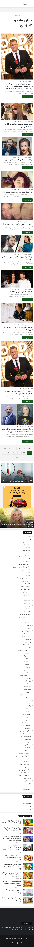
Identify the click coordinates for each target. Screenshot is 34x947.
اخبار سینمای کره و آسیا (22, 578)
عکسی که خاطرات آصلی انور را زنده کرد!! (18, 224)
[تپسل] (4, 487)
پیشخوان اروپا (28, 628)
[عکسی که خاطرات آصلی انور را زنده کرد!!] (17, 211)
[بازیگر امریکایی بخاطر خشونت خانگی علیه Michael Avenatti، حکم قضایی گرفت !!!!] (17, 414)
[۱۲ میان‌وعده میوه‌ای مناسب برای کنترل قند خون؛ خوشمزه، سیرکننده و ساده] (28, 858)
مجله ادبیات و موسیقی (25, 731)
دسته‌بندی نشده (27, 673)
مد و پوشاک (27, 720)
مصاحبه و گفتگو (27, 778)
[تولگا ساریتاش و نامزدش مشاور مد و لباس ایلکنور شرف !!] (17, 243)
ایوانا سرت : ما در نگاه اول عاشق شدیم (19, 159)
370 (20, 448)
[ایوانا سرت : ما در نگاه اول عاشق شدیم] (17, 146)
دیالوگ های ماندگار (26, 681)
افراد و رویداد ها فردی (25, 623)
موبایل (9, 927)
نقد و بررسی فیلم (24, 770)
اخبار (27, 15)
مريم (30, 81)
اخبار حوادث (27, 553)
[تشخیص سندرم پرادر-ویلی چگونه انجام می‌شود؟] (28, 892)
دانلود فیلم (27, 659)
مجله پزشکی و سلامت (25, 736)
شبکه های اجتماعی (25, 675)
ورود (30, 800)
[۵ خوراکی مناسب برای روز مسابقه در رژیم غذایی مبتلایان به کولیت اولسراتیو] (28, 822)
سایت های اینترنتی (25, 695)
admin (29, 325)
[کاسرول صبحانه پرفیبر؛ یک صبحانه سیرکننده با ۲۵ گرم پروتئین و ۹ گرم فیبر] (28, 866)
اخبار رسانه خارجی (24, 564)
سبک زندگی (28, 684)
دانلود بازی (27, 653)
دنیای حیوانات (28, 678)
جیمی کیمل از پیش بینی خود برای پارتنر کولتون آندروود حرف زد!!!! (18, 392)
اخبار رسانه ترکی (24, 561)
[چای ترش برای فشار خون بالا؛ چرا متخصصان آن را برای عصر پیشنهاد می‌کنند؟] (28, 830)
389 (5, 448)
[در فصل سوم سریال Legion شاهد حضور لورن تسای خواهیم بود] (17, 313)
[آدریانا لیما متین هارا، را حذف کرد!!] (17, 279)
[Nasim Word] (25, 4)
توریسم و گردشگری (26, 636)
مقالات (29, 784)
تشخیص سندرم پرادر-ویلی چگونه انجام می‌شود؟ (11, 891)
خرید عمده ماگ (29, 927)
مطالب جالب (28, 781)
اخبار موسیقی (26, 592)
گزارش (29, 703)
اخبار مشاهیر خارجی (25, 614)
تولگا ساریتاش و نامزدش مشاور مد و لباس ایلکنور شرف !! (17, 258)
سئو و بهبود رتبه (26, 692)
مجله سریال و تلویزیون (24, 759)
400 (14, 453)
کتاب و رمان (27, 670)
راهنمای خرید (26, 714)
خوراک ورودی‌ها (27, 803)
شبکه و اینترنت (27, 689)
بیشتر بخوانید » (27, 97)
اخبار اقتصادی (26, 548)
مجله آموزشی (28, 728)
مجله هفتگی (28, 745)
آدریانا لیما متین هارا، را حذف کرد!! (20, 291)
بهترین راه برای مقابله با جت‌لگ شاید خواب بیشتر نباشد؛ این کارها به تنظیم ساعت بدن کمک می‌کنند (11, 838)
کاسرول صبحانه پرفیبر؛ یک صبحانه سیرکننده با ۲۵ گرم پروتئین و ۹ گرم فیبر (12, 866)
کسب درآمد (28, 698)
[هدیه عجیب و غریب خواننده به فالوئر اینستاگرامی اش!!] (17, 111)
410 (9, 453)
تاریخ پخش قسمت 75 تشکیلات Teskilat (20, 526)
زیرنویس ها (27, 667)
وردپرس (29, 809)
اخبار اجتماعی (26, 542)
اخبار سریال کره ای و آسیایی (21, 567)
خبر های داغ (28, 639)
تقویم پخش (25, 570)
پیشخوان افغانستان (26, 631)
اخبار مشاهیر (28, 606)
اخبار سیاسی (27, 573)
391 (24, 453)
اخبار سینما (27, 575)
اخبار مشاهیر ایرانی (25, 609)
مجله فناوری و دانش (24, 775)
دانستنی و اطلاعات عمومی (25, 645)
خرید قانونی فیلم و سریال (23, 650)
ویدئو (30, 786)
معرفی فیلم (26, 767)
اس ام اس (27, 709)
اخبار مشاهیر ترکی (25, 611)
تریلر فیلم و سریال (24, 764)
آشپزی (29, 536)
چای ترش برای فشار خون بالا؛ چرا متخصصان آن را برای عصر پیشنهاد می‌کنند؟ (12, 830)
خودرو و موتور (28, 642)
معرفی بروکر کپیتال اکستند (19, 929)
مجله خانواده (28, 739)
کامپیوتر (28, 717)
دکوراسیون (27, 711)
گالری (30, 700)
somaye (29, 122)
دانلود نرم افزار (26, 664)
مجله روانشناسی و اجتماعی (23, 756)
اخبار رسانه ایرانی (24, 559)
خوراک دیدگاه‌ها (27, 806)
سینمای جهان (25, 586)
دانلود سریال (27, 656)
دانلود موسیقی (26, 661)
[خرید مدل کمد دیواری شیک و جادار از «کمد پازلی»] (28, 900)
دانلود (30, 648)
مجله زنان (29, 742)
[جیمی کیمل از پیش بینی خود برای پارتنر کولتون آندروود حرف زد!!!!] (17, 364)
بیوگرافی (29, 625)
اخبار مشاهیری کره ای (24, 617)
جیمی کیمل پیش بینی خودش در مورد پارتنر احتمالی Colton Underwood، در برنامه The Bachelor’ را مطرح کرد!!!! (19, 86)
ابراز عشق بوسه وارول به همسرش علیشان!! (17, 192)
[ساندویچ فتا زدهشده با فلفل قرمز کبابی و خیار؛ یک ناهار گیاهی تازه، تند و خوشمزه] (28, 883)
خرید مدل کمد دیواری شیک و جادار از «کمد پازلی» (17, 481)
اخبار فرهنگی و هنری (24, 589)
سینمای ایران (25, 581)
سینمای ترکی (25, 584)
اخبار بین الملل (26, 550)
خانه (30, 15)
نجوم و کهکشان (26, 725)
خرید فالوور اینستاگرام (18, 927)
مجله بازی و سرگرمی (26, 734)
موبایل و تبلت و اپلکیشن (23, 723)
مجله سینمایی (26, 761)
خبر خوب (27, 748)
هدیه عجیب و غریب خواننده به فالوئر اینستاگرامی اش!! (19, 125)
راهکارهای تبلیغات (24, 753)
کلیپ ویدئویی (26, 789)
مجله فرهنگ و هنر (25, 773)
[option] (17, 473)
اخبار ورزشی (27, 595)
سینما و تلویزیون (27, 686)
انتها (17, 457)
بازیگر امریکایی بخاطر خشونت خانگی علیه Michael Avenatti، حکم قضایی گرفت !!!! (17, 430)
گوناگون (29, 706)
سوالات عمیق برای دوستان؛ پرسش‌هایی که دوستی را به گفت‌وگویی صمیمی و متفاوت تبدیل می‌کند (12, 848)
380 (14, 448)
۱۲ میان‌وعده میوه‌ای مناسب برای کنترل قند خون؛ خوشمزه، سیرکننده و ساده (12, 857)
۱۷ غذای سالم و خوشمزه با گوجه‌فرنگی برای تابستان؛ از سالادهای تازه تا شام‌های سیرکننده (11, 875)
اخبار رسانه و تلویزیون (24, 556)
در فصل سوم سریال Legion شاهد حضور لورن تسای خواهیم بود (18, 328)
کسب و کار (27, 750)
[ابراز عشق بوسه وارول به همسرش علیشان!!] (17, 179)
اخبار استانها (27, 545)
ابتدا (29, 448)
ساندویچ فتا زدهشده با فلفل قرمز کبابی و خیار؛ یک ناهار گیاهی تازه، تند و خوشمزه (11, 883)
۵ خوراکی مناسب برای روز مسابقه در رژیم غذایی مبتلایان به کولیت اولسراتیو (11, 821)
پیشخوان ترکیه (27, 634)
